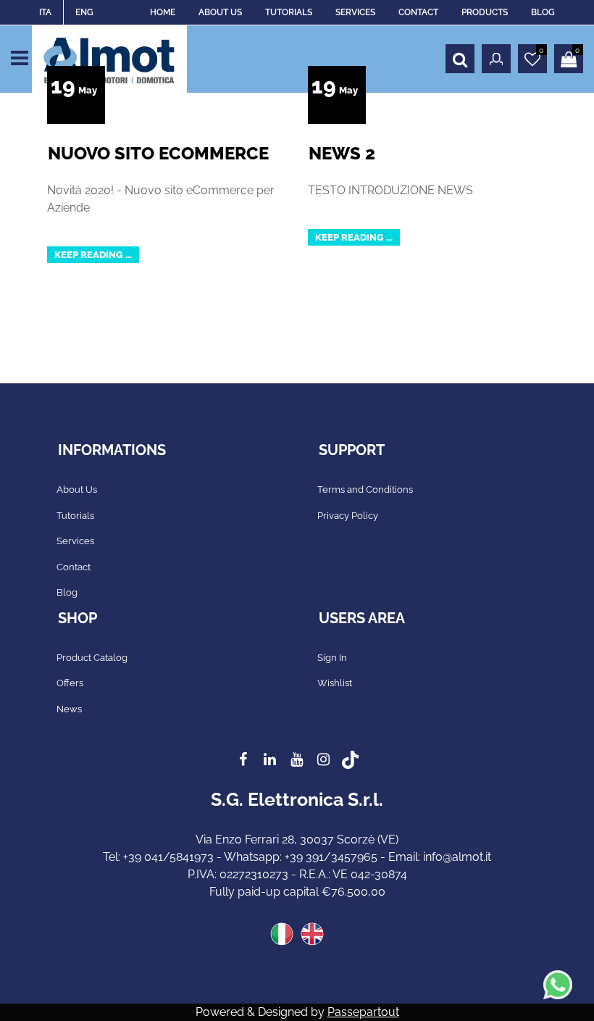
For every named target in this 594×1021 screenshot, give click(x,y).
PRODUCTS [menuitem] (484, 12)
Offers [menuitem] (70, 683)
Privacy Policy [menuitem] (347, 515)
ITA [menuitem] (45, 12)
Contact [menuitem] (74, 567)
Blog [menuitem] (67, 592)
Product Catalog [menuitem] (92, 657)
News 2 (342, 153)
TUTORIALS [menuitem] (288, 12)
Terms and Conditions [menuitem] (365, 489)
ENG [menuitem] (84, 12)
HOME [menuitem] (162, 12)
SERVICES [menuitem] (355, 12)
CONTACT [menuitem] (418, 12)
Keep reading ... (93, 254)
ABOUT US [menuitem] (220, 12)
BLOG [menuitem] (543, 12)
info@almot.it (457, 857)
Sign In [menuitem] (332, 657)
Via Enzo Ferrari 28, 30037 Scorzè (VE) (297, 839)
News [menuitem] (69, 709)
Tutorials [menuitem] (75, 515)
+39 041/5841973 (168, 857)
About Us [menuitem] (77, 489)
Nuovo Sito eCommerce (158, 153)
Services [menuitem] (75, 540)
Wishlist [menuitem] (334, 683)
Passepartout (363, 1012)
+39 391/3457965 (331, 857)
